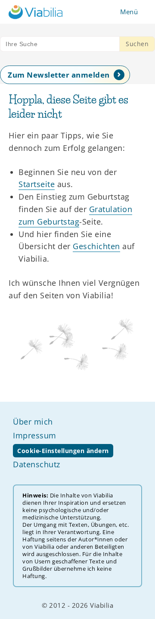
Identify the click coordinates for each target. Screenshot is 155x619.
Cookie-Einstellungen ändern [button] (63, 451)
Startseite (37, 184)
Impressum (34, 435)
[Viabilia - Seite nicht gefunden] (35, 12)
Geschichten (96, 246)
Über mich (33, 421)
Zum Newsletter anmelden (59, 75)
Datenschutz (36, 464)
